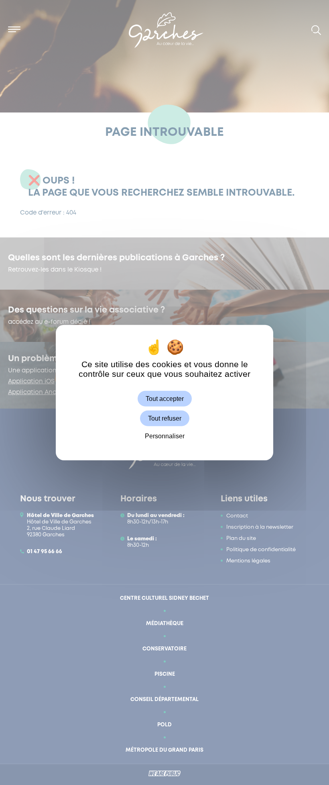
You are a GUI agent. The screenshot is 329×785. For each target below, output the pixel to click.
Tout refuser (164, 418)
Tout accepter (165, 398)
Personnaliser (165, 436)
